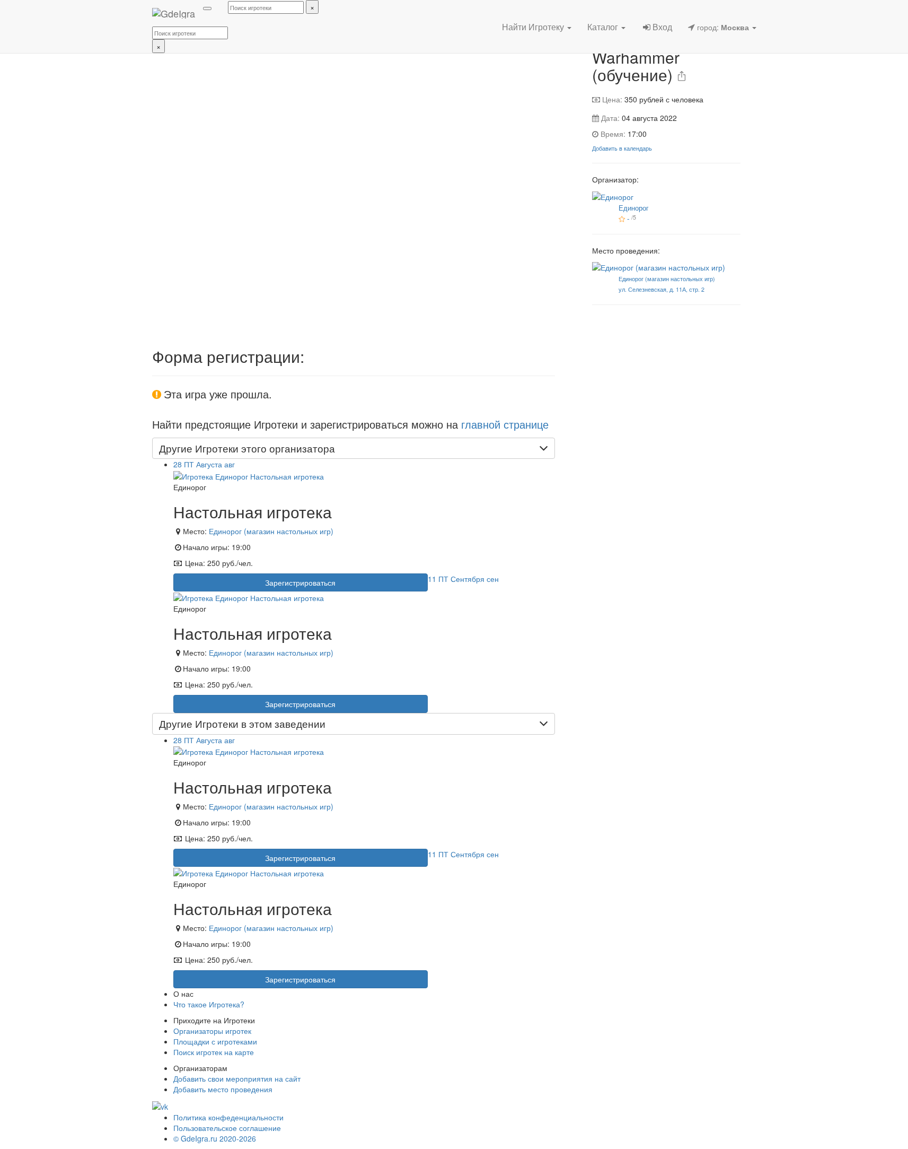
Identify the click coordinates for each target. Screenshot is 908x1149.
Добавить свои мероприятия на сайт (237, 1078)
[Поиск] (207, 8)
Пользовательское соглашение (227, 1127)
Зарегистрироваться (300, 582)
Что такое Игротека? (208, 1004)
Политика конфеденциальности (228, 1117)
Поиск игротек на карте (213, 1052)
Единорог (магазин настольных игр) (271, 531)
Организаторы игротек (212, 1030)
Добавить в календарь (622, 148)
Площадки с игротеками (215, 1041)
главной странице (505, 424)
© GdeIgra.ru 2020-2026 (214, 1138)
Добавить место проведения (222, 1089)
